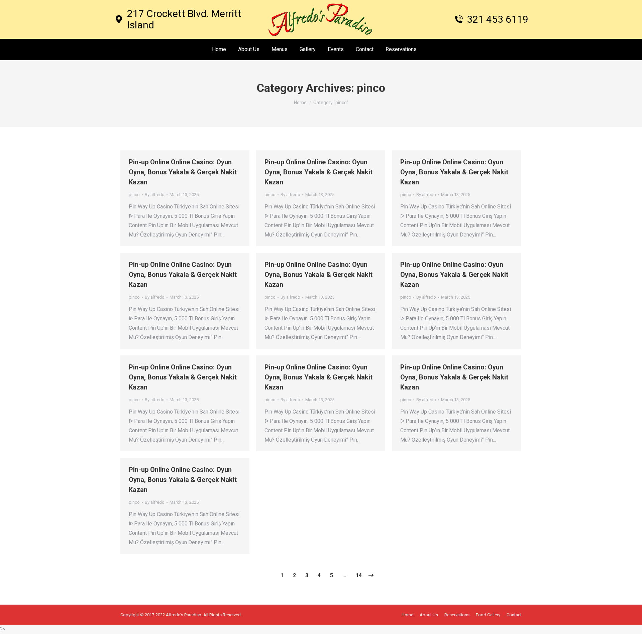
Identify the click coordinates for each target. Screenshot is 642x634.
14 (359, 575)
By (155, 194)
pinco (134, 194)
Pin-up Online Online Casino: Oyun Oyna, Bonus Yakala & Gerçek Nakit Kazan (183, 172)
